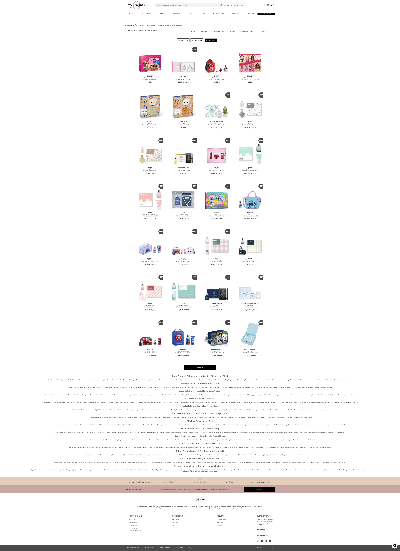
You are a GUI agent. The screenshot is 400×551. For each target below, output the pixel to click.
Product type (219, 31)
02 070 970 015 (262, 535)
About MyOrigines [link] (221, 519)
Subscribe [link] (259, 489)
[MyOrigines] (136, 5)
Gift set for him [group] (197, 40)
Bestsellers (175, 522)
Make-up (191, 14)
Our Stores (219, 525)
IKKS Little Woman (171, 402)
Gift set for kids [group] (211, 40)
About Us (220, 516)
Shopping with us (179, 516)
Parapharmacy (218, 14)
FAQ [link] (190, 548)
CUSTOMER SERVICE (264, 516)
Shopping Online (135, 516)
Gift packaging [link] (133, 528)
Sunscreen (236, 14)
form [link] (262, 521)
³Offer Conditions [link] (165, 548)
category (204, 31)
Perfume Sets (150, 25)
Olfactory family (247, 31)
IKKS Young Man (145, 402)
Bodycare (176, 14)
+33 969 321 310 (262, 529)
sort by (264, 31)
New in (174, 525)
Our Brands (220, 522)
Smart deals (175, 519)
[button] (395, 546)
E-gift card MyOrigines (135, 531)
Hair (203, 14)
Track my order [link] (133, 522)
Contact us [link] (179, 548)
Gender (232, 31)
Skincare (162, 14)
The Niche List (266, 14)
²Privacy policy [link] (149, 548)
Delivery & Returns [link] (133, 525)
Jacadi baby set (142, 395)
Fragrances (146, 14)
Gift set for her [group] (183, 40)
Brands (131, 14)
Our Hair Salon (220, 528)
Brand (193, 31)
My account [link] (132, 519)
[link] (268, 5)
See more (199, 368)
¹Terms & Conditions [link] (133, 548)
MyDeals (251, 14)
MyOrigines (130, 25)
